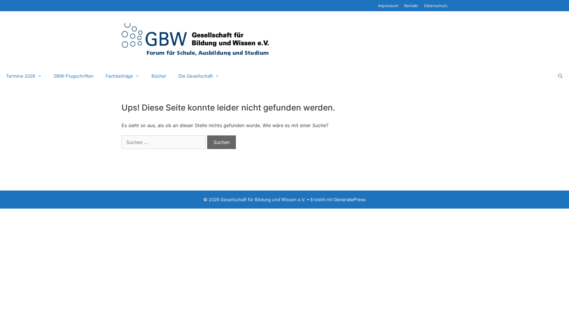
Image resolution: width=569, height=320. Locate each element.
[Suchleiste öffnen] (560, 76)
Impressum (388, 5)
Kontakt (411, 5)
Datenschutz (435, 5)
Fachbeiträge (119, 76)
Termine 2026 (20, 76)
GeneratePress (350, 199)
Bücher (159, 76)
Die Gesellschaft (195, 76)
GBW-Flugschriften (74, 76)
